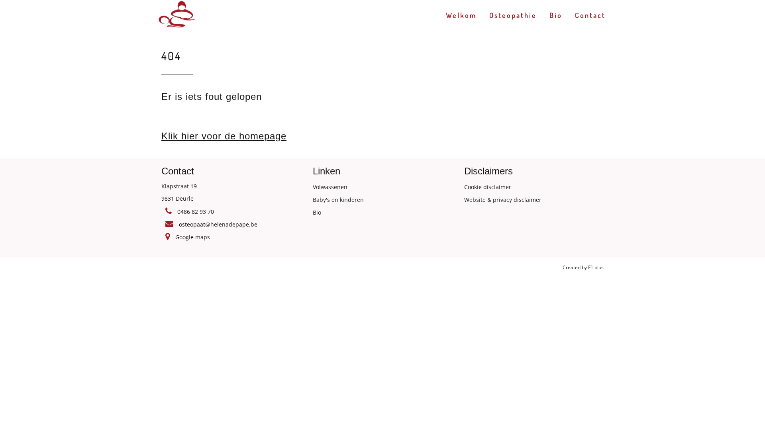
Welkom (461, 15)
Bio (555, 15)
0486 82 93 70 (195, 211)
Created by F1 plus (583, 267)
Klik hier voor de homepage (223, 136)
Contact (590, 15)
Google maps (192, 237)
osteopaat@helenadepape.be (217, 224)
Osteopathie (513, 15)
